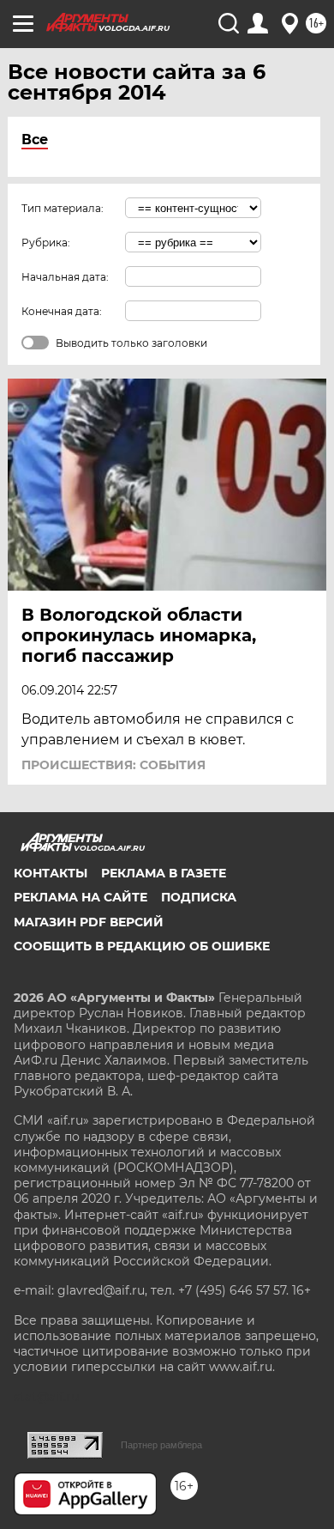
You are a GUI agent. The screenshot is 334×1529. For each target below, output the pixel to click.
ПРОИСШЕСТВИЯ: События (113, 765)
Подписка (198, 897)
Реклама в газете (163, 873)
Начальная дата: (65, 276)
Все (34, 139)
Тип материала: (62, 208)
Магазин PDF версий (89, 922)
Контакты (50, 873)
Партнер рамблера (161, 1445)
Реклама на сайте (80, 897)
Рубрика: (45, 242)
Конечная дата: (61, 311)
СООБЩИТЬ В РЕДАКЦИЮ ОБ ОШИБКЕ (142, 946)
